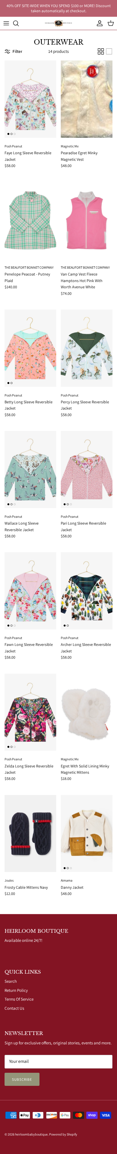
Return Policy (16, 990)
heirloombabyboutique (31, 1134)
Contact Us (14, 1008)
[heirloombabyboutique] (58, 23)
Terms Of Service (19, 999)
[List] (109, 51)
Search (11, 981)
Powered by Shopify (63, 1134)
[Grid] (100, 51)
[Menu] (6, 23)
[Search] (18, 23)
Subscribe (22, 1079)
